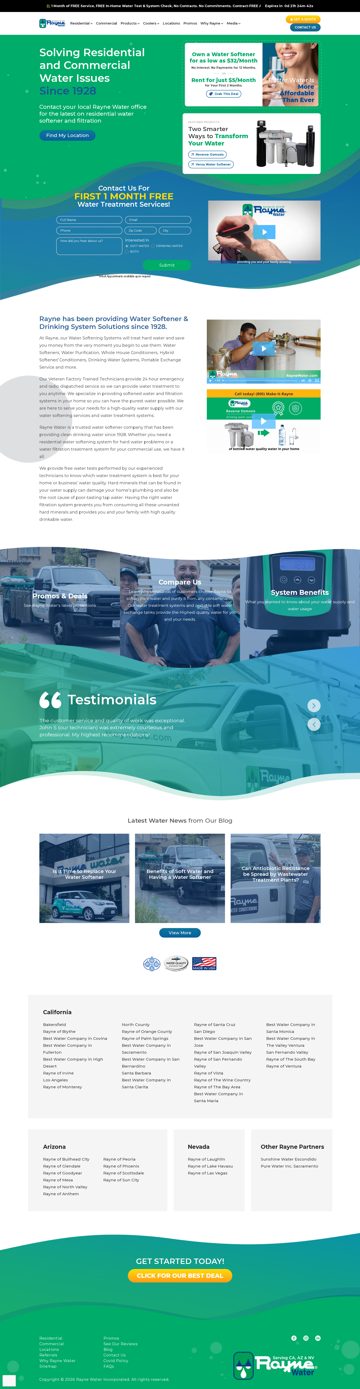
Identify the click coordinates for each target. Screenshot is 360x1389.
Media (232, 23)
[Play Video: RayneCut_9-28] (264, 348)
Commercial (106, 23)
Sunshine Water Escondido (288, 1159)
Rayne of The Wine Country (222, 1080)
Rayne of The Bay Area (217, 1087)
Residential (80, 23)
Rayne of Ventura (284, 1066)
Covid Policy (116, 1360)
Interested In (137, 240)
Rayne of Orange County (147, 1031)
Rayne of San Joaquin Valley (223, 1052)
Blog (108, 1349)
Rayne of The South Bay (290, 1059)
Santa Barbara (136, 1073)
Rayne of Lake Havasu (210, 1166)
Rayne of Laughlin (206, 1159)
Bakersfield (54, 1024)
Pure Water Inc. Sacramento (289, 1166)
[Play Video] (210, 381)
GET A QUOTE (305, 19)
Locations (171, 23)
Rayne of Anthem (61, 1193)
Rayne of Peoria (119, 1159)
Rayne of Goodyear (62, 1173)
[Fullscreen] (317, 381)
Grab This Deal (226, 94)
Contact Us (305, 27)
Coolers (149, 23)
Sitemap (48, 1366)
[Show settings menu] (310, 381)
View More (180, 932)
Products (129, 23)
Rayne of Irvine (58, 1073)
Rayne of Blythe (59, 1031)
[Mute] (302, 381)
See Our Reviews (121, 1344)
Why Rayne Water (57, 1360)
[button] (264, 421)
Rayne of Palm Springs (145, 1038)
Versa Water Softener (213, 164)
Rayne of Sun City (121, 1180)
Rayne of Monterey (62, 1087)
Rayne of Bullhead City (66, 1159)
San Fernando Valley (287, 1052)
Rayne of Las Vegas (207, 1173)
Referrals (48, 1355)
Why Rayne (210, 23)
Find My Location (67, 135)
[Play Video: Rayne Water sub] (264, 232)
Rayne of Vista (208, 1073)
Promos (190, 23)
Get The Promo (158, 6)
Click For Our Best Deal (180, 1275)
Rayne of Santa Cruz (214, 1024)
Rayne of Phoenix (121, 1166)
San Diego (204, 1031)
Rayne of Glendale (61, 1166)
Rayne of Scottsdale (123, 1173)
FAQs (109, 1366)
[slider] (260, 381)
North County (136, 1024)
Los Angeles (55, 1080)
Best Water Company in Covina (75, 1038)
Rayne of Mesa (58, 1180)
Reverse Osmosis (210, 154)
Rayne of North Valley (65, 1187)
